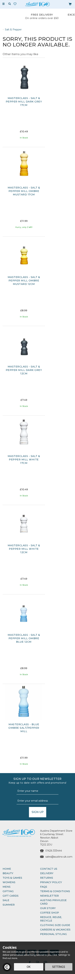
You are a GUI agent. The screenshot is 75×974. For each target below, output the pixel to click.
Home (7, 868)
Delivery (46, 873)
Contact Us (48, 868)
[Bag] (70, 4)
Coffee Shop (49, 912)
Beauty (8, 873)
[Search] (9, 4)
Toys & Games (12, 877)
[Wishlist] (16, 4)
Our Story (48, 908)
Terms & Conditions (55, 891)
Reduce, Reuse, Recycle (51, 919)
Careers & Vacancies (55, 929)
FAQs (43, 886)
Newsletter (49, 895)
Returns (46, 877)
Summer (9, 904)
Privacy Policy (51, 882)
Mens (6, 886)
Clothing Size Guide (55, 925)
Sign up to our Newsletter (37, 780)
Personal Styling (53, 934)
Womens (9, 882)
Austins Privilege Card (53, 902)
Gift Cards (10, 895)
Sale (6, 900)
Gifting (8, 891)
